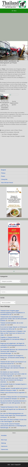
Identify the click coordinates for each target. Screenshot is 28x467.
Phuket (20, 130)
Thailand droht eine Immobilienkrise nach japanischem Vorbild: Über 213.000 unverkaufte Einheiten (13, 318)
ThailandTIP (3, 132)
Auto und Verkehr (6, 130)
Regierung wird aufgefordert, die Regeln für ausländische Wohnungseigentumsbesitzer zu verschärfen (13, 345)
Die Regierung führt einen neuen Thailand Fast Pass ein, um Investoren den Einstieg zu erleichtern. (13, 380)
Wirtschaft (16, 132)
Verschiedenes (10, 132)
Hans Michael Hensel (7, 182)
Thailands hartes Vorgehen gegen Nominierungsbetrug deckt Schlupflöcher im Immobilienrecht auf (12, 312)
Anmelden (4, 435)
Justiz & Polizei (14, 130)
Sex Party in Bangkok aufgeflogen (10, 134)
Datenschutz (4, 449)
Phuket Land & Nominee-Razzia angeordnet (12, 392)
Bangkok (3, 170)
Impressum (4, 446)
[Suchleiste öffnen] (26, 11)
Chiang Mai (4, 179)
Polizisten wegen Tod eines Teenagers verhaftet (13, 136)
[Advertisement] (14, 27)
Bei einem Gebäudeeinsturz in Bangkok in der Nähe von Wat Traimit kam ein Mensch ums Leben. (13, 333)
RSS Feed (4, 440)
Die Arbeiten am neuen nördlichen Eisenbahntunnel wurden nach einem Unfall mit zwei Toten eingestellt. (13, 374)
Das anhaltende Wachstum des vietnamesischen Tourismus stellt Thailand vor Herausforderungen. (13, 351)
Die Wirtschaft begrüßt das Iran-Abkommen (12, 409)
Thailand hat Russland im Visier (9, 407)
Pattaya (3, 173)
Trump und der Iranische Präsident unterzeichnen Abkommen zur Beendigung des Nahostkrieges (13, 425)
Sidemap (3, 443)
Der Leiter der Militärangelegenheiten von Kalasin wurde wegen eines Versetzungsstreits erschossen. (13, 415)
